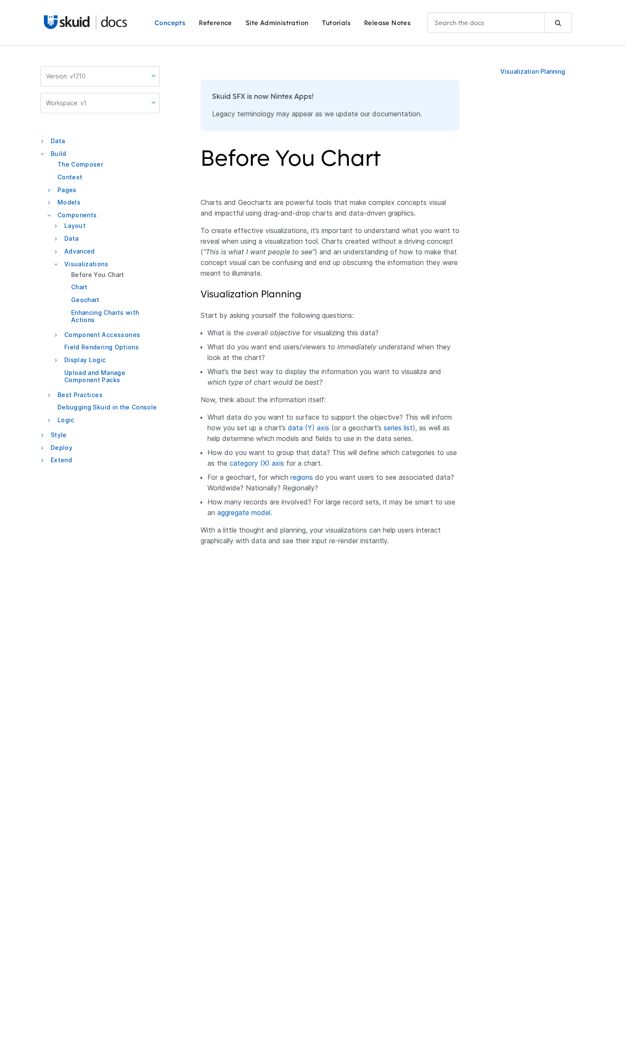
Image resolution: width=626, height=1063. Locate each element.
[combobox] (500, 22)
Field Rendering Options (101, 347)
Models (68, 202)
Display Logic (85, 359)
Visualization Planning (532, 71)
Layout (75, 225)
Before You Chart (97, 274)
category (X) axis (257, 463)
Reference (215, 23)
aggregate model (243, 512)
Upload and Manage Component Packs (94, 376)
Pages (67, 189)
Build (58, 153)
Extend (61, 460)
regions (301, 477)
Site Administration (277, 23)
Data (58, 140)
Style (59, 434)
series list (398, 427)
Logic (66, 419)
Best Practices (80, 394)
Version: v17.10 (66, 76)
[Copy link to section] (386, 163)
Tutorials (336, 23)
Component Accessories (102, 334)
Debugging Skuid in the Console (107, 407)
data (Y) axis (308, 427)
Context (69, 177)
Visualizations (86, 263)
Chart (79, 287)
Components (77, 215)
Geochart (85, 299)
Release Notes (387, 23)
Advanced (79, 251)
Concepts (170, 23)
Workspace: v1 (66, 103)
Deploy (61, 447)
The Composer (80, 164)
